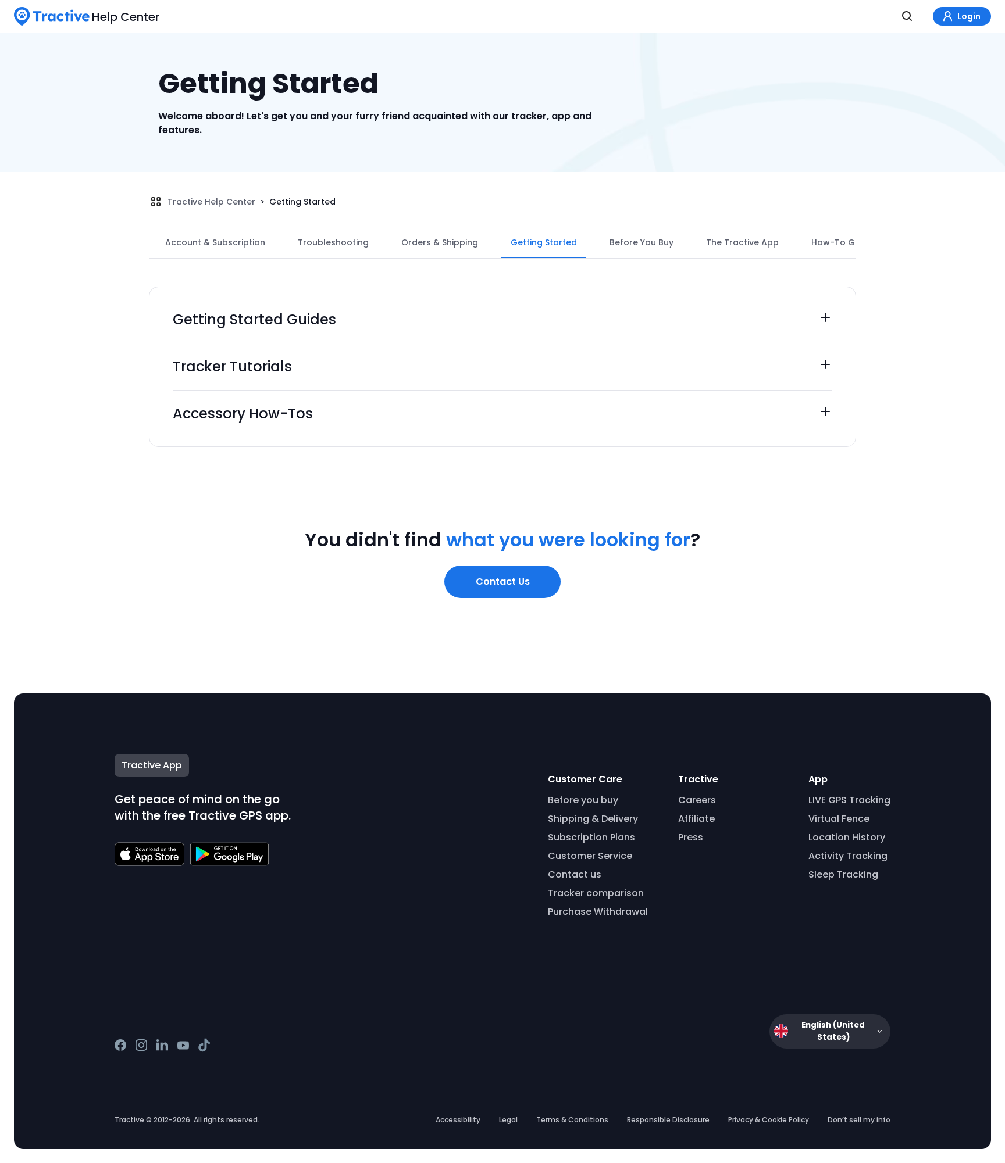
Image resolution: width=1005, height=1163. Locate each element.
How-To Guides (844, 242)
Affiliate (696, 818)
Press (690, 837)
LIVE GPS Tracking (849, 800)
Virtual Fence (838, 818)
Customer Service (590, 856)
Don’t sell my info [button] (859, 1120)
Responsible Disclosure (668, 1120)
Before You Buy (641, 242)
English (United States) (833, 1031)
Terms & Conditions (572, 1120)
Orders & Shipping (439, 242)
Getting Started (302, 201)
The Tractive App (742, 242)
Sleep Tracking (843, 874)
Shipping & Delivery (593, 818)
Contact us (574, 874)
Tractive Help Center (211, 201)
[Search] (907, 16)
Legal (508, 1120)
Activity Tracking (848, 856)
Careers (697, 800)
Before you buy (583, 800)
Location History (846, 837)
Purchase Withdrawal (598, 911)
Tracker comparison (596, 893)
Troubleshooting (333, 242)
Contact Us (503, 581)
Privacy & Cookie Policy (768, 1120)
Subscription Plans (591, 837)
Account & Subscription (215, 242)
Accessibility (458, 1120)
